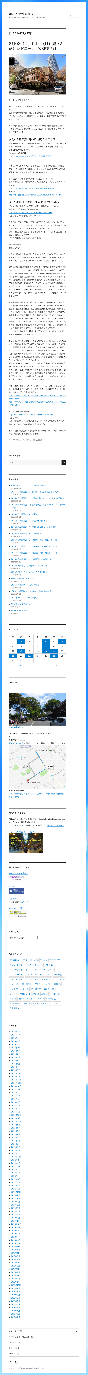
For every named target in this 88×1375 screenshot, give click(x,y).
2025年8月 (15, 1054)
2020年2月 (16, 1240)
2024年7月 (15, 1096)
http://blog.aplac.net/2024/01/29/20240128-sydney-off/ (35, 195)
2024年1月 (15, 1112)
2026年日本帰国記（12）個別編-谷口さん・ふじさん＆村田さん (38, 498)
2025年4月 (15, 1067)
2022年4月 (16, 1179)
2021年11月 (15, 1195)
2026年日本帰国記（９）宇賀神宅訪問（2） (29, 521)
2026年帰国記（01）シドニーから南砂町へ (29, 572)
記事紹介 (46, 1003)
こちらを (24, 902)
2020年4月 (16, 1234)
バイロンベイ (16, 979)
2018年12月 (16, 1285)
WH (43, 960)
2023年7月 (15, 1131)
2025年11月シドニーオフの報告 (24, 598)
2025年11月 (16, 1047)
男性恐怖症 (15, 1003)
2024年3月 (15, 1105)
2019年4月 (15, 1272)
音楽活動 (14, 1008)
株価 (21, 999)
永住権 (31, 999)
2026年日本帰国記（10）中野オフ (25, 514)
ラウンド (59, 979)
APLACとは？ (15, 1342)
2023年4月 (15, 1141)
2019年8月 (15, 1259)
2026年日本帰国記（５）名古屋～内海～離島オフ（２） (34, 546)
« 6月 (20, 665)
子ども (14, 994)
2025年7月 (15, 1057)
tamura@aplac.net (17, 727)
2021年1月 (15, 1221)
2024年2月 (16, 1108)
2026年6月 (16, 1035)
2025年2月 (15, 1073)
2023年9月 (15, 1124)
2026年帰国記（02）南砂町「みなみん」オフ (30, 565)
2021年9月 (15, 1201)
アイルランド (16, 965)
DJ (25, 960)
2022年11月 (16, 1157)
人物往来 (39, 440)
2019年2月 (15, 1278)
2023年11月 (16, 1118)
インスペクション (34, 965)
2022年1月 (15, 1189)
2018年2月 (15, 1317)
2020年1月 (15, 1243)
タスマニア (46, 975)
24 (29, 656)
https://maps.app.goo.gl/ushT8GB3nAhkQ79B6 (30, 212)
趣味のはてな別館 (16, 908)
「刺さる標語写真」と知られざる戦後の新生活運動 (32, 591)
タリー (58, 975)
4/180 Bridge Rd (16, 743)
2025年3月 (15, 1070)
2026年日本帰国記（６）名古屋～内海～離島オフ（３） (34, 540)
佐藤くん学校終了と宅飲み (22, 578)
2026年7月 (15, 1031)
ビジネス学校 (32, 979)
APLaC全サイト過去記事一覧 (21, 1337)
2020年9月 (16, 1227)
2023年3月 (15, 1144)
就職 (35, 994)
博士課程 (36, 989)
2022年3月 (15, 1182)
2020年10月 (16, 1224)
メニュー (73, 15)
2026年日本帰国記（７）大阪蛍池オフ (27, 533)
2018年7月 (15, 1301)
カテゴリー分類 (15, 1331)
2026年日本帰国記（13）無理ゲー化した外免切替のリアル (35, 492)
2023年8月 (15, 1128)
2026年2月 (16, 1044)
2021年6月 (15, 1208)
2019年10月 (16, 1253)
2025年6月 (15, 1060)
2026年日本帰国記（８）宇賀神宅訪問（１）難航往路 (33, 527)
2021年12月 (16, 1192)
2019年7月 (15, 1262)
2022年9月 (16, 1163)
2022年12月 (16, 1153)
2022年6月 (16, 1173)
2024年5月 (15, 1102)
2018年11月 (15, 1288)
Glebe (34, 960)
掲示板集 (12, 898)
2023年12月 (16, 1115)
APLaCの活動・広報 (29, 440)
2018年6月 (15, 1304)
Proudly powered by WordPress (32, 1368)
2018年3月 (15, 1314)
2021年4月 (15, 1214)
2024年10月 (16, 1086)
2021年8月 (15, 1205)
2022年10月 (16, 1160)
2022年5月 (15, 1176)
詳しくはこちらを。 (55, 825)
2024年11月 (16, 1083)
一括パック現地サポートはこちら (22, 832)
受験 (47, 989)
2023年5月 (15, 1137)
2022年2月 (16, 1185)
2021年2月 (15, 1218)
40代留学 (15, 960)
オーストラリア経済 (44, 970)
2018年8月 (15, 1298)
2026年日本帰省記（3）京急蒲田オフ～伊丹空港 (31, 559)
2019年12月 (16, 1246)
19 (46, 651)
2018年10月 (16, 1291)
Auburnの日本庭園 (20, 610)
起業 (57, 1003)
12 (46, 646)
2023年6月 (15, 1134)
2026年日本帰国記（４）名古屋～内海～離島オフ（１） (34, 553)
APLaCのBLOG (21, 14)
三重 (38, 984)
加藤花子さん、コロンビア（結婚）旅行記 (28, 485)
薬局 (35, 1003)
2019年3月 (15, 1275)
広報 (44, 994)
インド (49, 965)
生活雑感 (51, 999)
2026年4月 (16, 1038)
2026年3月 (15, 1041)
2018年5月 (15, 1307)
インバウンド (16, 970)
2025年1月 (15, 1076)
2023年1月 (15, 1150)
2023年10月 (16, 1121)
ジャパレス (31, 975)
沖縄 (41, 999)
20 (54, 651)
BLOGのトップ (15, 1354)
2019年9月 (15, 1256)
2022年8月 (16, 1166)
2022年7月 (15, 1169)
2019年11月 (15, 1250)
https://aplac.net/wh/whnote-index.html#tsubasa (31, 415)
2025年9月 (15, 1051)
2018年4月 (15, 1311)
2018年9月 (15, 1295)
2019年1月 (15, 1282)
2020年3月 (15, 1237)
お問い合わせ (14, 1348)
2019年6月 (15, 1266)
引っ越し (55, 994)
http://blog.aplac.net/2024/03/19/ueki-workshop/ (32, 188)
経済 (27, 1003)
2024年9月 (16, 1089)
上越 (47, 984)
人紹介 (14, 989)
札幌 (13, 999)
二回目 (56, 984)
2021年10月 (16, 1198)
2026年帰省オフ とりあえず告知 (26, 585)
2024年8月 (16, 1092)
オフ (29, 970)
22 (13, 656)
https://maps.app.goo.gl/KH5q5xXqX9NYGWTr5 (30, 156)
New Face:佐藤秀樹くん (21, 604)
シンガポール (16, 975)
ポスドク (46, 979)
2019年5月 (15, 1269)
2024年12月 (16, 1080)
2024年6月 (16, 1099)
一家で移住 (26, 984)
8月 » (54, 665)
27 (54, 656)
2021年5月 (15, 1211)
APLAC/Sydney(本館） (18, 873)
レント (14, 984)
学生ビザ (25, 994)
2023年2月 (15, 1147)
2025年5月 (15, 1064)
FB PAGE (12, 887)
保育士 (25, 989)
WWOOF (54, 960)
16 (21, 651)
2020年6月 (16, 1230)
